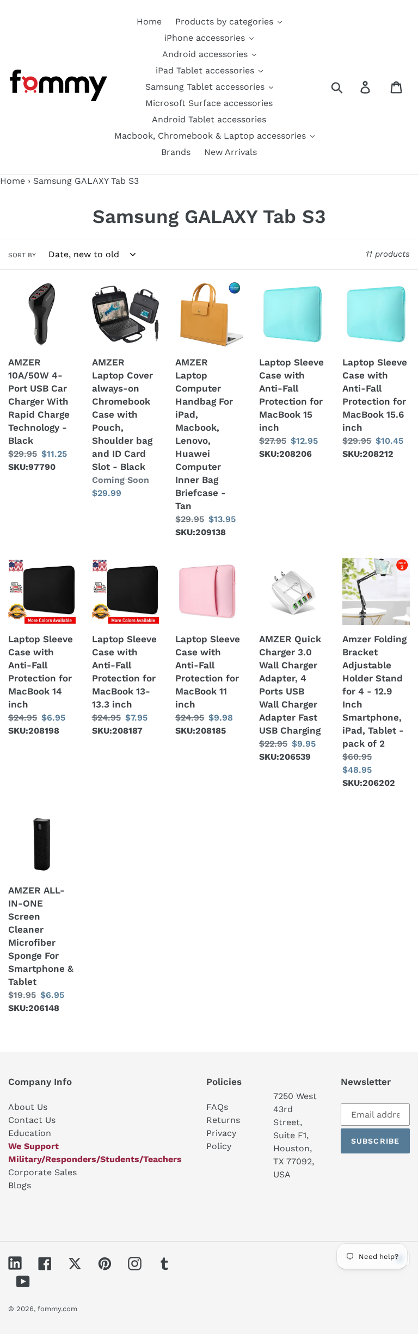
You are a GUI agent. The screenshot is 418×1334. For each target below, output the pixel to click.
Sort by (22, 255)
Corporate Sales (42, 1172)
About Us (27, 1107)
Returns (223, 1120)
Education (29, 1133)
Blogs (19, 1185)
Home (12, 181)
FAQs (217, 1107)
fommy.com (57, 1309)
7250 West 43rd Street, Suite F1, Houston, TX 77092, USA (295, 1135)
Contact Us (32, 1120)
